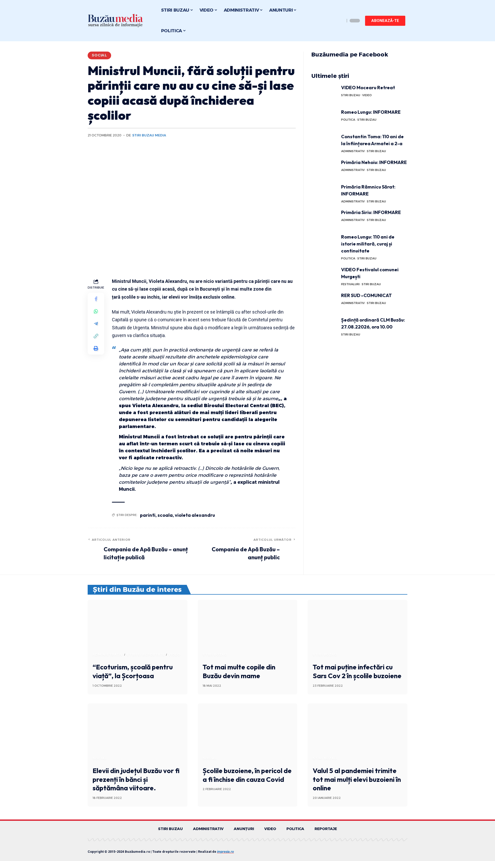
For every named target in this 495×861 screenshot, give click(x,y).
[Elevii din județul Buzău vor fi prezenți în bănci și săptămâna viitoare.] (137, 733)
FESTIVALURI (350, 284)
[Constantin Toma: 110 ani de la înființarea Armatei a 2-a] (324, 142)
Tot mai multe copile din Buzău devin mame (239, 671)
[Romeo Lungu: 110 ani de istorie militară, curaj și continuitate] (324, 243)
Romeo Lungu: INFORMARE (371, 112)
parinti (147, 515)
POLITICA (348, 119)
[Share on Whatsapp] (96, 311)
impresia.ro (225, 852)
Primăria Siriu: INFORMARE (371, 212)
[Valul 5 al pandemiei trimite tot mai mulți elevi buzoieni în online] (357, 733)
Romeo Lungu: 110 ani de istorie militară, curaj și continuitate (367, 244)
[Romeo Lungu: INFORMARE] (324, 118)
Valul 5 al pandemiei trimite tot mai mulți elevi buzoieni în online (357, 779)
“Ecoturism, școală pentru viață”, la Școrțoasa (133, 671)
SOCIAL (99, 55)
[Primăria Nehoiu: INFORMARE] (324, 168)
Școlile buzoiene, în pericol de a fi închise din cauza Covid (247, 775)
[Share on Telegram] (96, 323)
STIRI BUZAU (350, 95)
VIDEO (367, 95)
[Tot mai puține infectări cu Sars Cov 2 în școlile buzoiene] (357, 630)
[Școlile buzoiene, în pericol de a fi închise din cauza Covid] (248, 733)
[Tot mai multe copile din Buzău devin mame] (248, 630)
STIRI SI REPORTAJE (145, 655)
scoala (165, 515)
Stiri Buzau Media (149, 135)
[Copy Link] (96, 336)
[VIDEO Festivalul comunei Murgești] (324, 275)
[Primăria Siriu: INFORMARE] (324, 218)
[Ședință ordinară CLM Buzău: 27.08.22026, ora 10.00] (324, 326)
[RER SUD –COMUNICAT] (324, 301)
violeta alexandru (195, 515)
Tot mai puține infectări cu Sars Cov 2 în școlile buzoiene (357, 671)
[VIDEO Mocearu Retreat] (324, 93)
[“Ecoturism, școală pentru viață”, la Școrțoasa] (137, 630)
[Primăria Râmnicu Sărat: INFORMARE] (324, 193)
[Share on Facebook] (96, 299)
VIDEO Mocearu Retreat (368, 88)
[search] (340, 20)
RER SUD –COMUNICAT (366, 295)
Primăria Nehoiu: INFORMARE (374, 162)
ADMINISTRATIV (353, 151)
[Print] (96, 348)
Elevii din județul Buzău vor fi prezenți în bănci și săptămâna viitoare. (136, 779)
